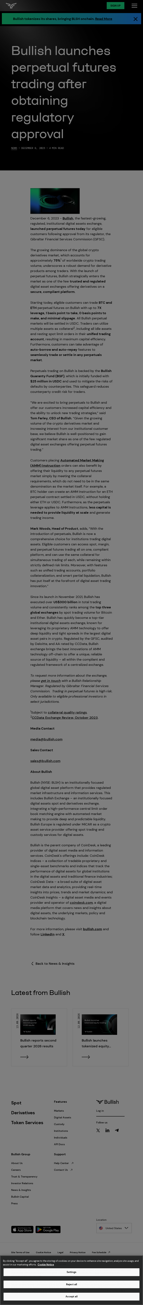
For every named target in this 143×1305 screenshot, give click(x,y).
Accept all (71, 1296)
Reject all (71, 1284)
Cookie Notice (46, 1264)
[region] (71, 1280)
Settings (71, 1272)
